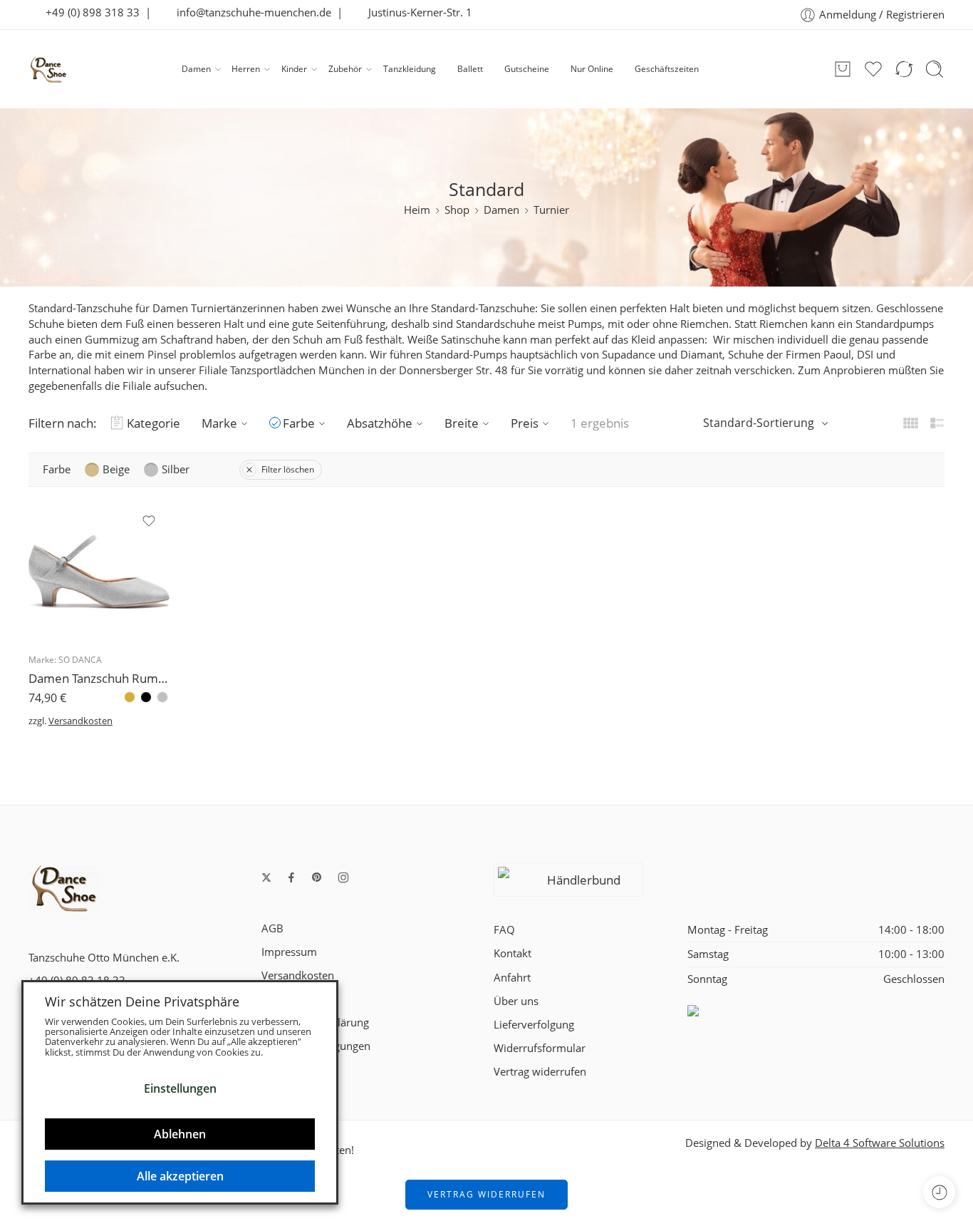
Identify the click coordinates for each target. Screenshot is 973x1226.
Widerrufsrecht (298, 999)
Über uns (516, 1001)
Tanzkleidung (409, 69)
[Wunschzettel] (149, 521)
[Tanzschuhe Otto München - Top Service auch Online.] (48, 69)
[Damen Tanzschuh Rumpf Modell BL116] (99, 571)
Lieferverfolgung (534, 1024)
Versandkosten (80, 720)
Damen (196, 69)
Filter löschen (287, 469)
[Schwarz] (146, 697)
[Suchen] (935, 69)
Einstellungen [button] (180, 1088)
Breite (461, 423)
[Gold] (129, 697)
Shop (456, 210)
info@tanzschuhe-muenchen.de (249, 12)
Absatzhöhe (379, 423)
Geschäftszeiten (667, 69)
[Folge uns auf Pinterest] (317, 877)
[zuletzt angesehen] (939, 1192)
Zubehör (345, 69)
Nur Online (592, 69)
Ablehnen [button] (180, 1134)
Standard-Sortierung (758, 423)
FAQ (504, 930)
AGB (272, 928)
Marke (219, 423)
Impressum (289, 952)
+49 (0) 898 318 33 (88, 12)
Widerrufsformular (540, 1048)
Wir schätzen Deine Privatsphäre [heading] (142, 1001)
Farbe (299, 423)
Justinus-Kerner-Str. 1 (416, 12)
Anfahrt (512, 977)
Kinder (294, 69)
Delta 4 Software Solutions (880, 1143)
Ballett (470, 69)
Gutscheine (526, 69)
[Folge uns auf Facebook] (291, 877)
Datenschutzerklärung (315, 1022)
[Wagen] (843, 69)
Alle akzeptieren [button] (180, 1176)
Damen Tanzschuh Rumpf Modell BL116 (99, 678)
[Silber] (162, 697)
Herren (245, 69)
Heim (417, 210)
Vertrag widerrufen (540, 1071)
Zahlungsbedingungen (315, 1046)
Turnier (551, 210)
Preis (524, 423)
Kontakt (512, 953)
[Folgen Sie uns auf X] (266, 877)
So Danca (80, 659)
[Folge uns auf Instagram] (343, 877)
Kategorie (153, 423)
